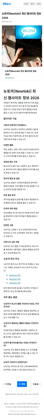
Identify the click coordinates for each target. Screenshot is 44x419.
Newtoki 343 (14, 279)
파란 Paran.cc (31, 414)
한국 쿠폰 (24, 414)
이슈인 (14, 414)
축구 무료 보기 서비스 (21, 394)
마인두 (39, 4)
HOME (26, 4)
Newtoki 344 (14, 283)
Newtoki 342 (14, 275)
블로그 (32, 4)
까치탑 (10, 414)
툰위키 (19, 414)
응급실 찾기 (9, 394)
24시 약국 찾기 (34, 394)
